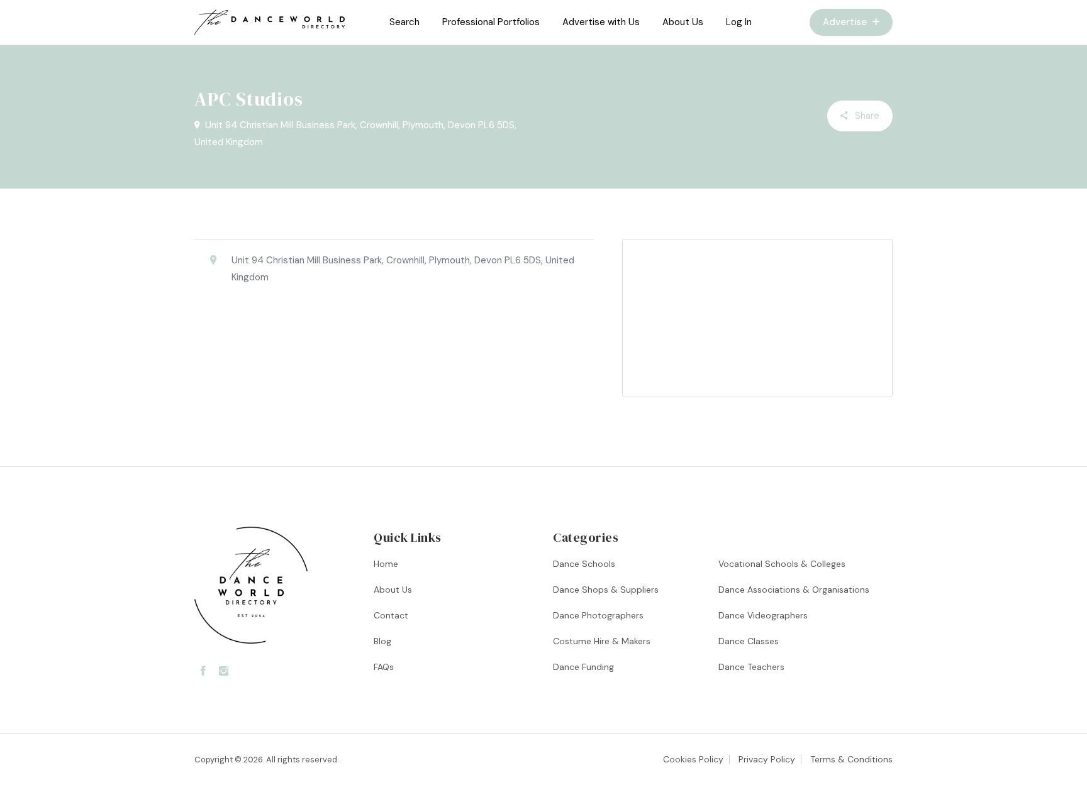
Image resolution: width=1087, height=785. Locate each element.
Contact (391, 615)
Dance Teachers (751, 666)
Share (865, 115)
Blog (382, 641)
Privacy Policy (767, 759)
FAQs (384, 666)
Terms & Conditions (851, 759)
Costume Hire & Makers (601, 641)
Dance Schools (584, 563)
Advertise (846, 22)
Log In (739, 22)
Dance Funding (583, 666)
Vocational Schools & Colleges (781, 563)
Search (404, 22)
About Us (682, 22)
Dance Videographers (763, 615)
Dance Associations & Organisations (793, 589)
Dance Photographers (598, 615)
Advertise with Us (601, 22)
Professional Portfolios (491, 22)
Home (386, 563)
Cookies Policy (693, 759)
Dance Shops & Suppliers (606, 589)
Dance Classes (748, 641)
